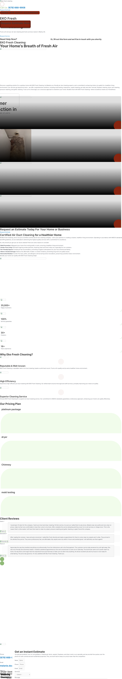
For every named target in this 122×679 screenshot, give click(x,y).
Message (17, 677)
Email (16, 668)
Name (16, 660)
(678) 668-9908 (12, 7)
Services (17, 671)
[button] (2, 559)
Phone (17, 664)
